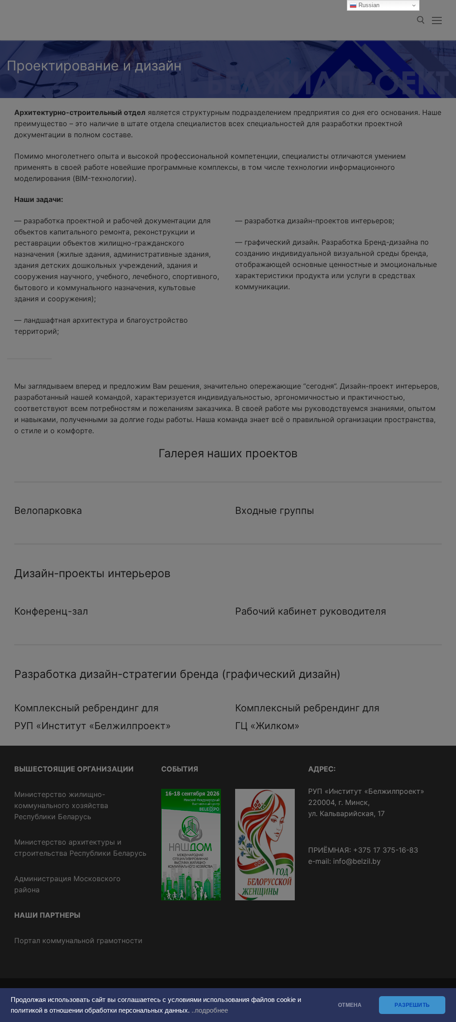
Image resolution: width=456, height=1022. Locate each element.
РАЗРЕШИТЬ (412, 1005)
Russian (368, 5)
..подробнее (209, 1010)
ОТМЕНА (350, 1005)
